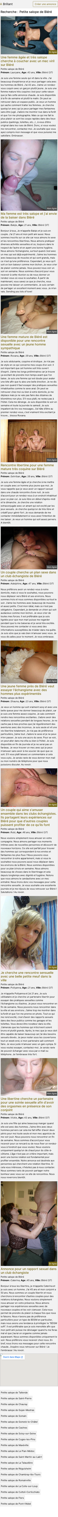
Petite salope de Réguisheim (16, 1468)
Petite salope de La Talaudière (17, 1462)
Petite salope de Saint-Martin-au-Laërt (21, 1456)
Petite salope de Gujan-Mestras (17, 1410)
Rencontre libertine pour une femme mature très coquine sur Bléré (27, 467)
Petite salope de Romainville (16, 1480)
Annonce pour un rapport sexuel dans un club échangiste (29, 1270)
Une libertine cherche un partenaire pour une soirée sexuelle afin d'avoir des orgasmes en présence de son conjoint (27, 1104)
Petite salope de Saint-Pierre (16, 1398)
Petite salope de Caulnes (14, 1427)
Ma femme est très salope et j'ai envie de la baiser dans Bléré (29, 215)
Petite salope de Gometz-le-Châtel (19, 1421)
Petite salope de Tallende (14, 1392)
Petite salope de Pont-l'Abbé (16, 1503)
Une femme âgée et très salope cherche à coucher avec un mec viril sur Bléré (27, 61)
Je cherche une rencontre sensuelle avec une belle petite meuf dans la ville (27, 976)
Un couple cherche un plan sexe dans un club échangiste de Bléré (28, 574)
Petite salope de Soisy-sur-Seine (18, 1433)
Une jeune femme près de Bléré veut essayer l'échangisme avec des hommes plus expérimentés (27, 690)
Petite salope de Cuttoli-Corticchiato (20, 1492)
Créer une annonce (45, 4)
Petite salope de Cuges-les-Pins (18, 1439)
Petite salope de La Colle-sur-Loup (19, 1486)
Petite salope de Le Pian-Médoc (18, 1451)
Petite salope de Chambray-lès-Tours (20, 1474)
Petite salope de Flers (12, 1497)
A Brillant (6, 4)
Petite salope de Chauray (14, 1404)
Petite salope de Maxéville (15, 1445)
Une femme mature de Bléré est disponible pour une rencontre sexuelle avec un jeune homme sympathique (24, 342)
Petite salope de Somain (13, 1416)
